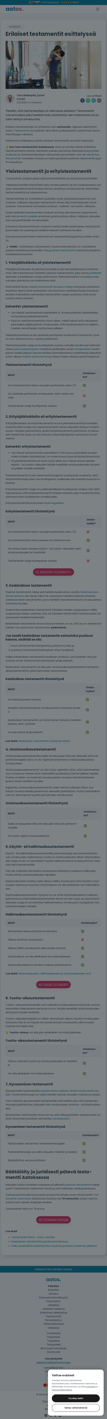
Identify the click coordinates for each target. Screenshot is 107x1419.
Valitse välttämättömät (75, 1407)
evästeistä (91, 1386)
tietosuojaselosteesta (62, 1390)
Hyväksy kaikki (75, 1398)
